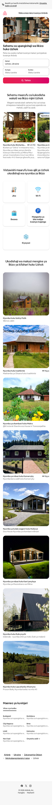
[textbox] (14, 72)
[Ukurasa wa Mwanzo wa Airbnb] (5, 13)
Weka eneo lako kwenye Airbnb (33, 13)
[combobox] (26, 63)
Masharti (30, 793)
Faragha (21, 793)
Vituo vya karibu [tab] (9, 708)
